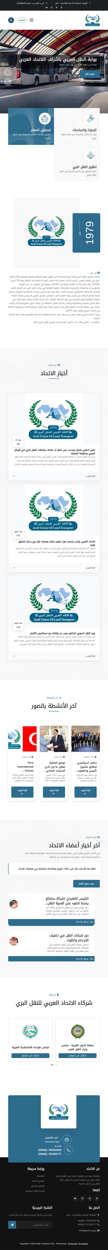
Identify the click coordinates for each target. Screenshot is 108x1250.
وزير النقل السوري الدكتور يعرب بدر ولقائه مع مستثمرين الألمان (62, 633)
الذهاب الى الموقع (77, 1056)
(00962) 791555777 (49, 1153)
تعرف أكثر (89, 74)
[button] (7, 71)
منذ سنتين (58, 757)
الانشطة (41, 1176)
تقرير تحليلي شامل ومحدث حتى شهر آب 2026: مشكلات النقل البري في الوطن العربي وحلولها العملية (54, 451)
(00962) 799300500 (49, 1150)
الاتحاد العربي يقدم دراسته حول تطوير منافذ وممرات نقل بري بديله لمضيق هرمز (56, 543)
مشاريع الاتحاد (38, 1181)
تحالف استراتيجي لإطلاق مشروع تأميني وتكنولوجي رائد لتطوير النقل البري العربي (86, 770)
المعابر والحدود (38, 1186)
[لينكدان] (46, 7)
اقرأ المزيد (85, 790)
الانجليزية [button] (22, 20)
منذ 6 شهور (89, 757)
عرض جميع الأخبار (86, 884)
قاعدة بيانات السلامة (35, 1191)
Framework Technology (78, 1244)
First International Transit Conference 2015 (22, 768)
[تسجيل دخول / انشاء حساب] (11, 20)
